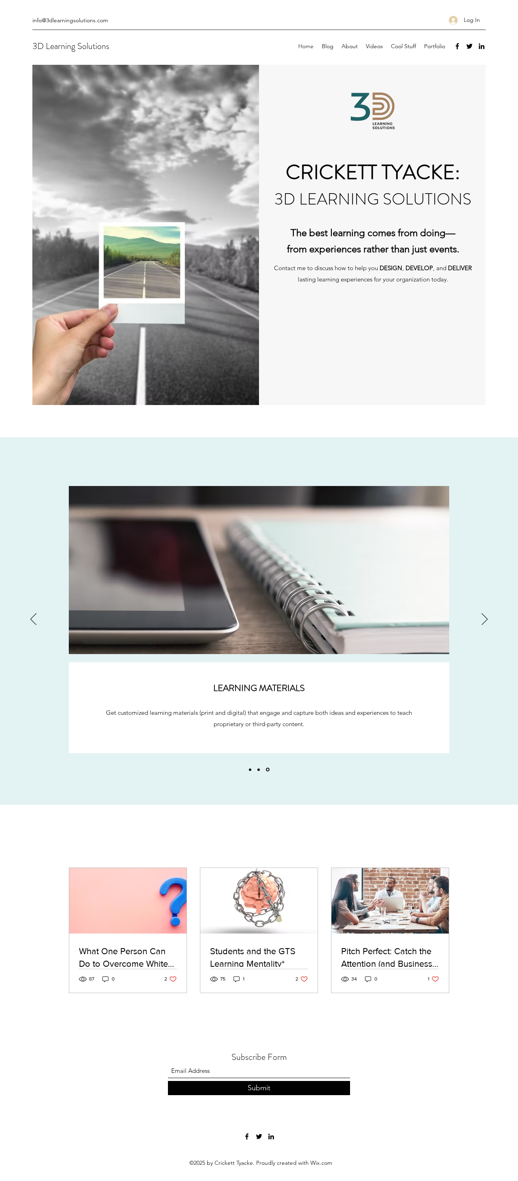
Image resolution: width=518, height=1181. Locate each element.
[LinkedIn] (482, 46)
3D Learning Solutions (70, 46)
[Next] (485, 619)
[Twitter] (469, 46)
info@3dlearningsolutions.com (70, 20)
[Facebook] (457, 46)
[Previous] (33, 619)
